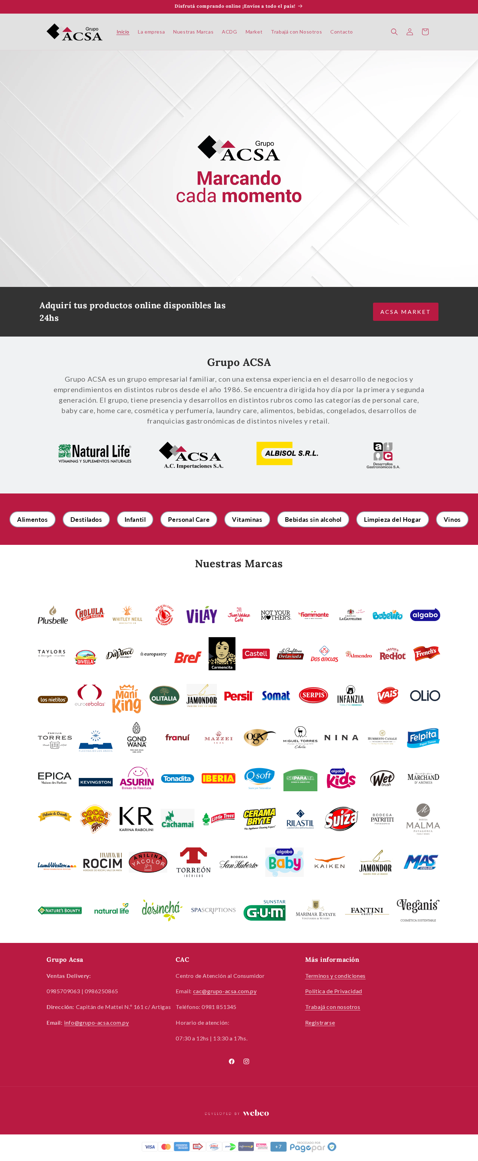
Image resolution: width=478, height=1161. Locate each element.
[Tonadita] (178, 778)
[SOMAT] (276, 695)
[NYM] (276, 615)
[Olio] (425, 695)
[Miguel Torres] (300, 737)
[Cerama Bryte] (259, 818)
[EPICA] (55, 778)
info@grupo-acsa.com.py (96, 1022)
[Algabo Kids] (341, 778)
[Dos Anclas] (324, 654)
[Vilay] (202, 614)
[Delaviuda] (290, 654)
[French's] (427, 653)
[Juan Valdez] (239, 614)
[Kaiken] (330, 862)
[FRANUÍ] (178, 737)
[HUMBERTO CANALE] (382, 737)
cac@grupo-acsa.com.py (225, 991)
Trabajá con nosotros (332, 1006)
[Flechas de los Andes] (96, 741)
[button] (394, 31)
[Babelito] (388, 614)
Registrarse (320, 1022)
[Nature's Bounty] (60, 910)
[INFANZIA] (351, 695)
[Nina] (341, 737)
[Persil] (202, 695)
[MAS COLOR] (421, 862)
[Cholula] (90, 614)
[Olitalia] (164, 695)
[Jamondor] (375, 862)
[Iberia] (219, 778)
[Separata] (300, 778)
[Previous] (21, 169)
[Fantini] (367, 911)
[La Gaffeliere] (351, 614)
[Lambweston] (57, 865)
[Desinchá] (162, 910)
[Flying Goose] (164, 614)
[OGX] (259, 737)
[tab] (239, 279)
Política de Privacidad (333, 991)
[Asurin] (137, 778)
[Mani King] (127, 699)
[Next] (457, 169)
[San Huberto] (239, 862)
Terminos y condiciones (335, 975)
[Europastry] (154, 654)
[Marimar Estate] (316, 910)
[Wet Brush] (382, 778)
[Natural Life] (111, 910)
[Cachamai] (178, 819)
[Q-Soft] (259, 778)
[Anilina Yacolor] (148, 862)
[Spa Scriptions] (213, 911)
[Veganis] (418, 910)
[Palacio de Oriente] (55, 818)
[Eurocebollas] (90, 695)
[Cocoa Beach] (96, 819)
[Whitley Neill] (127, 614)
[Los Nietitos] (53, 699)
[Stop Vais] (388, 695)
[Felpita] (423, 737)
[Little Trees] (219, 819)
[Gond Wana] (137, 737)
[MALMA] (423, 819)
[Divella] (85, 657)
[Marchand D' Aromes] (423, 778)
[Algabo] (425, 614)
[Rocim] (102, 862)
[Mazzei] (219, 737)
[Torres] (55, 741)
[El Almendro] (358, 654)
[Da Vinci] (119, 654)
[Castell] (256, 653)
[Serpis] (313, 695)
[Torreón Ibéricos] (193, 862)
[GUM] (264, 910)
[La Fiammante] (313, 615)
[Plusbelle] (53, 614)
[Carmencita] (222, 653)
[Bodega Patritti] (382, 819)
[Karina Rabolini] (137, 819)
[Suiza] (341, 819)
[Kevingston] (96, 782)
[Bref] (188, 657)
